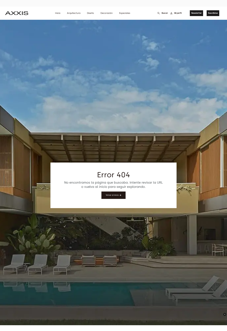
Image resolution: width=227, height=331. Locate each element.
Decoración (106, 13)
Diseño (90, 13)
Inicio (57, 13)
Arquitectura (73, 13)
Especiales (124, 13)
